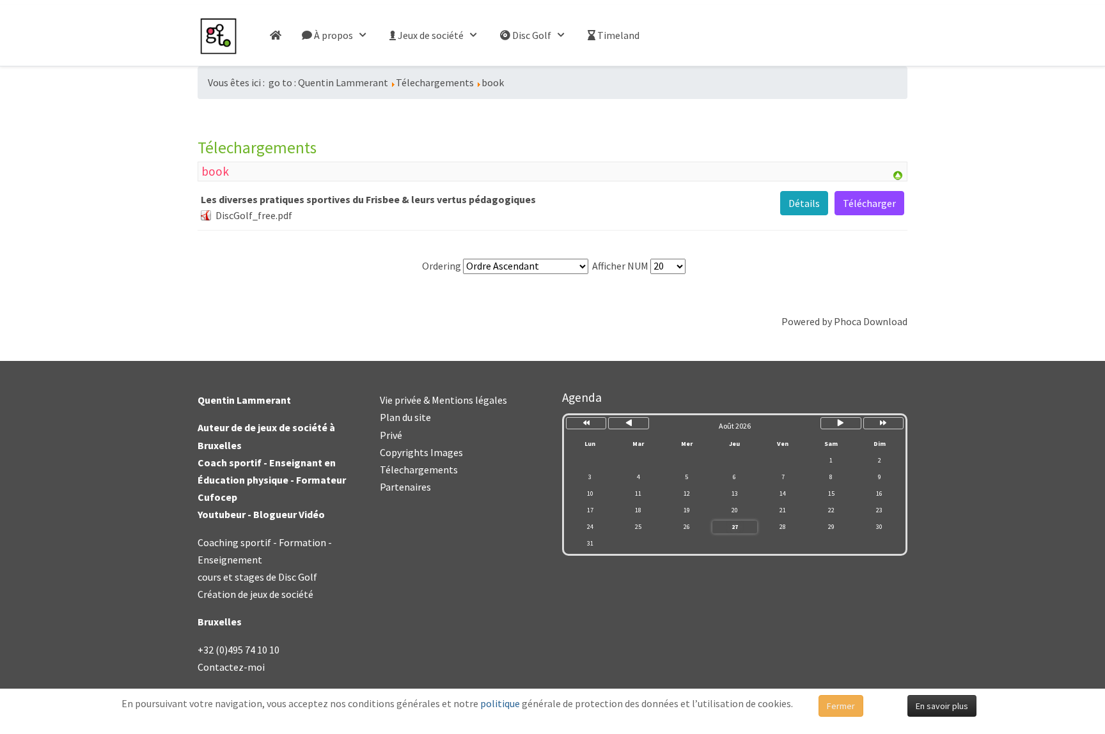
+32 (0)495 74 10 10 (238, 649)
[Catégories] (898, 174)
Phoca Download (870, 321)
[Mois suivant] (840, 423)
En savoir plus (942, 706)
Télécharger (869, 203)
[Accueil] (276, 35)
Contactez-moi (231, 667)
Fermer (841, 706)
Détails (804, 203)
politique (500, 703)
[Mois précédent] (628, 423)
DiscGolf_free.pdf (254, 215)
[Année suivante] (883, 423)
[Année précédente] (586, 423)
